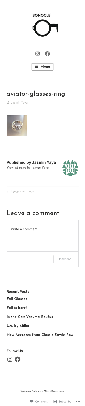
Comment (64, 259)
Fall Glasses (17, 299)
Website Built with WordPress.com (42, 391)
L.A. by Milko (18, 326)
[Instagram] (37, 53)
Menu (44, 66)
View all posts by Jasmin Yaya (28, 168)
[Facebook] (47, 53)
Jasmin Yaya (19, 102)
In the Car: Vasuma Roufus (30, 317)
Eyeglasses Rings (20, 192)
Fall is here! (17, 308)
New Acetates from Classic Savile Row (40, 335)
